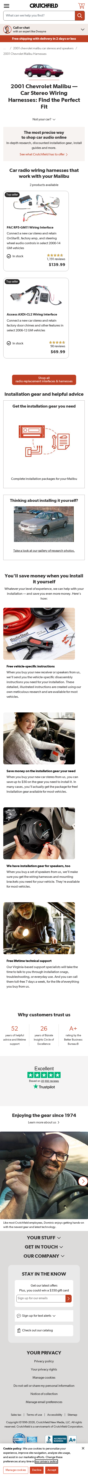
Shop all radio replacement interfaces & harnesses (44, 380)
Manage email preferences (44, 1402)
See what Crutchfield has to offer (42, 154)
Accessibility (54, 1414)
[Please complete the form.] (68, 1298)
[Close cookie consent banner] (83, 1448)
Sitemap (72, 1414)
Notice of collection (44, 1394)
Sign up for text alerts (37, 1316)
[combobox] (44, 16)
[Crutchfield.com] (44, 5)
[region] (44, 1181)
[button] (83, 1181)
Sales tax (16, 1414)
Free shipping (44, 38)
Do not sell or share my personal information (44, 1386)
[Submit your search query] (80, 16)
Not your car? (42, 119)
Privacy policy (44, 1361)
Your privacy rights (44, 1369)
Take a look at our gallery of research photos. (44, 551)
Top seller (12, 194)
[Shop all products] (6, 6)
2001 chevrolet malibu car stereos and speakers (43, 48)
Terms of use (34, 1414)
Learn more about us (42, 1122)
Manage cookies (44, 1377)
